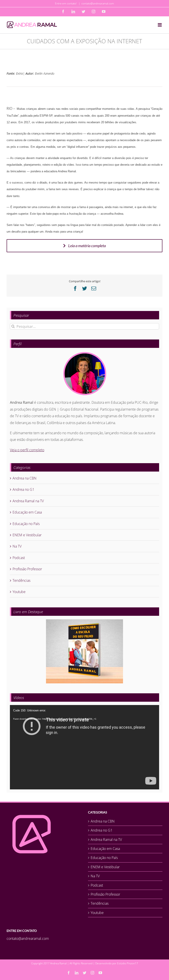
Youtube (19, 591)
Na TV (17, 546)
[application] (84, 747)
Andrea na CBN (25, 478)
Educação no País (26, 523)
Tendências (21, 580)
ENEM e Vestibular (27, 535)
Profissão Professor (27, 569)
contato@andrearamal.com (97, 3)
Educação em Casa (27, 512)
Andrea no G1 (23, 489)
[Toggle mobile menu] (160, 25)
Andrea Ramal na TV (28, 501)
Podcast (19, 557)
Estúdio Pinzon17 (127, 963)
